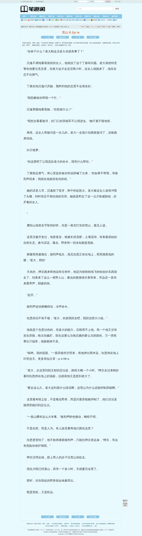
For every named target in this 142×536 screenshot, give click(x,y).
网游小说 (69, 16)
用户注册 (117, 1)
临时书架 (115, 16)
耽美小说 (96, 16)
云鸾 (69, 45)
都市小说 (51, 16)
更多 (116, 20)
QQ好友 (52, 20)
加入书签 (93, 37)
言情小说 (87, 16)
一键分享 (102, 20)
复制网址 (109, 20)
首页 (24, 16)
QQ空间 (25, 20)
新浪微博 (32, 20)
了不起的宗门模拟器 (47, 43)
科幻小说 (78, 16)
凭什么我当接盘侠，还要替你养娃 (100, 43)
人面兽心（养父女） (47, 45)
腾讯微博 (39, 20)
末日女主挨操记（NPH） (52, 526)
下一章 (77, 37)
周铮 (33, 43)
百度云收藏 (65, 20)
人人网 (46, 20)
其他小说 (106, 16)
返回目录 (62, 37)
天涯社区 (80, 20)
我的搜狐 (95, 20)
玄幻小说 (33, 16)
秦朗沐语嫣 (36, 45)
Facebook (87, 20)
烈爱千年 (58, 43)
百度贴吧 (73, 20)
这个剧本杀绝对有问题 (80, 43)
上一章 (47, 37)
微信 (58, 20)
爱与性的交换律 (67, 43)
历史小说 (60, 16)
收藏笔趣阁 (39, 1)
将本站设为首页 (27, 1)
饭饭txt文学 (33, 9)
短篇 (37, 43)
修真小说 (42, 16)
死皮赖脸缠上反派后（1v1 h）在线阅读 (47, 27)
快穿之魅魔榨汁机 (61, 45)
